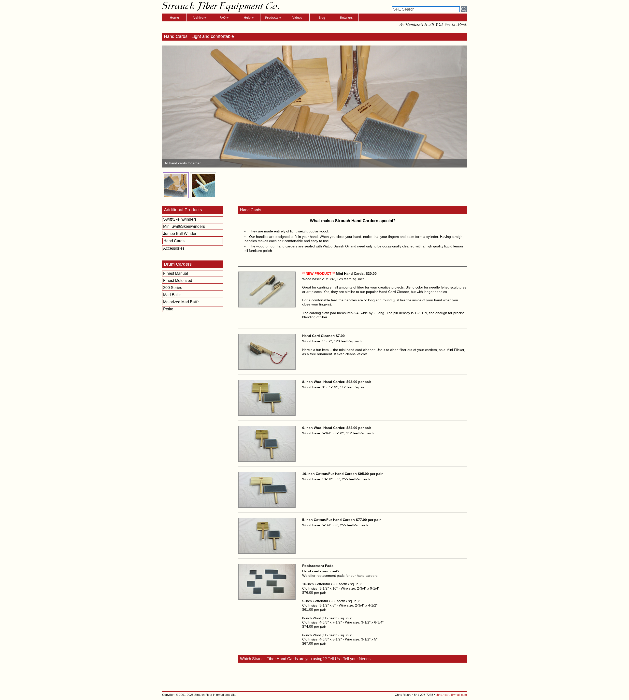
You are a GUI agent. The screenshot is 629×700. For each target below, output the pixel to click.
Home (174, 17)
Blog (322, 17)
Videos (297, 17)
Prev (168, 106)
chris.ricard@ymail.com (451, 695)
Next (460, 106)
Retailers (346, 17)
